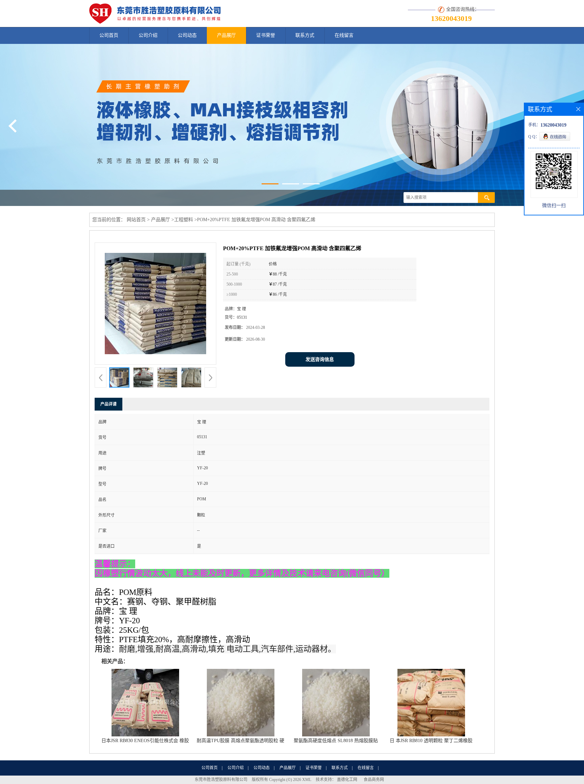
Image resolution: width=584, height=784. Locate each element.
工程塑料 (183, 219)
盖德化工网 (347, 779)
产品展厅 (226, 35)
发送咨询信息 (320, 359)
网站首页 (136, 219)
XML (306, 779)
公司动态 (187, 35)
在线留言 (344, 35)
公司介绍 (148, 35)
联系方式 (304, 35)
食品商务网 (374, 779)
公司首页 (108, 35)
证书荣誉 (265, 35)
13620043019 (451, 18)
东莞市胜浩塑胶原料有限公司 (221, 779)
